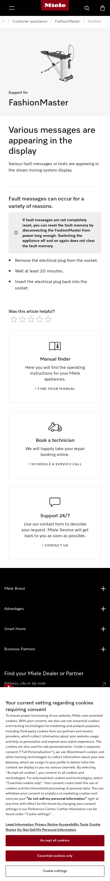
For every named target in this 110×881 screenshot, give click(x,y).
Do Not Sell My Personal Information (46, 830)
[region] (55, 784)
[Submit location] (103, 684)
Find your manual (56, 389)
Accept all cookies (54, 840)
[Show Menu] (12, 8)
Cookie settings (55, 871)
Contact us (57, 545)
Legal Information (20, 824)
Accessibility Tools (73, 824)
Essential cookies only (55, 856)
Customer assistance (29, 21)
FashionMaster (67, 21)
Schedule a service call (56, 464)
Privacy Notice (46, 824)
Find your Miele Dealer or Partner (44, 673)
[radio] (14, 319)
